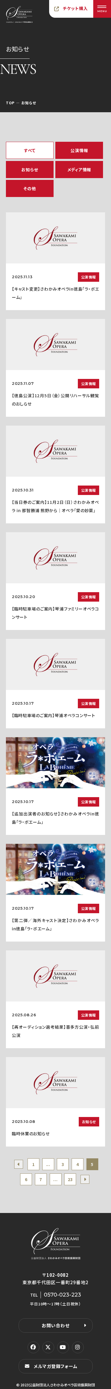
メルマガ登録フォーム (56, 1366)
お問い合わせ (56, 1325)
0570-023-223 (62, 1295)
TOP (10, 102)
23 (70, 1179)
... (48, 1164)
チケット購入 (75, 8)
